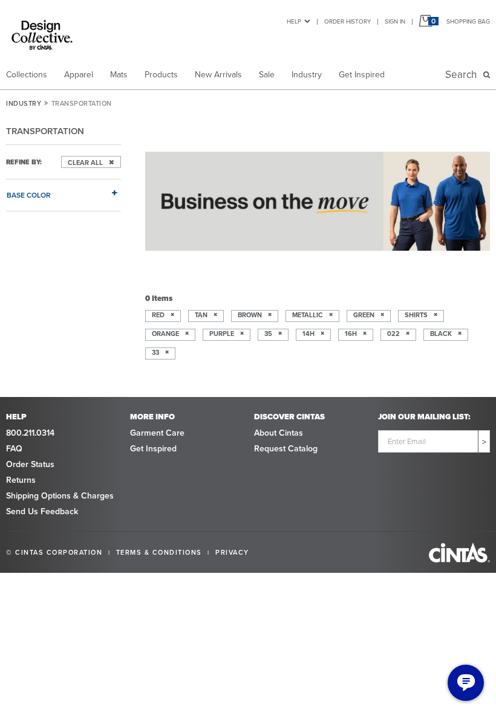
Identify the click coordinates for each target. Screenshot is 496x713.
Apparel (78, 74)
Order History (347, 21)
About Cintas (278, 433)
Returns (21, 480)
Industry (307, 74)
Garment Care (157, 433)
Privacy (232, 552)
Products (161, 74)
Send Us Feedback (42, 511)
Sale (267, 74)
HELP (294, 21)
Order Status (30, 464)
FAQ (14, 448)
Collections (26, 74)
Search (463, 74)
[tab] (63, 189)
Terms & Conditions (159, 552)
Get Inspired (362, 74)
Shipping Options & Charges (60, 495)
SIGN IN (395, 21)
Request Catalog (286, 448)
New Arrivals (218, 74)
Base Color (29, 194)
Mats (119, 74)
